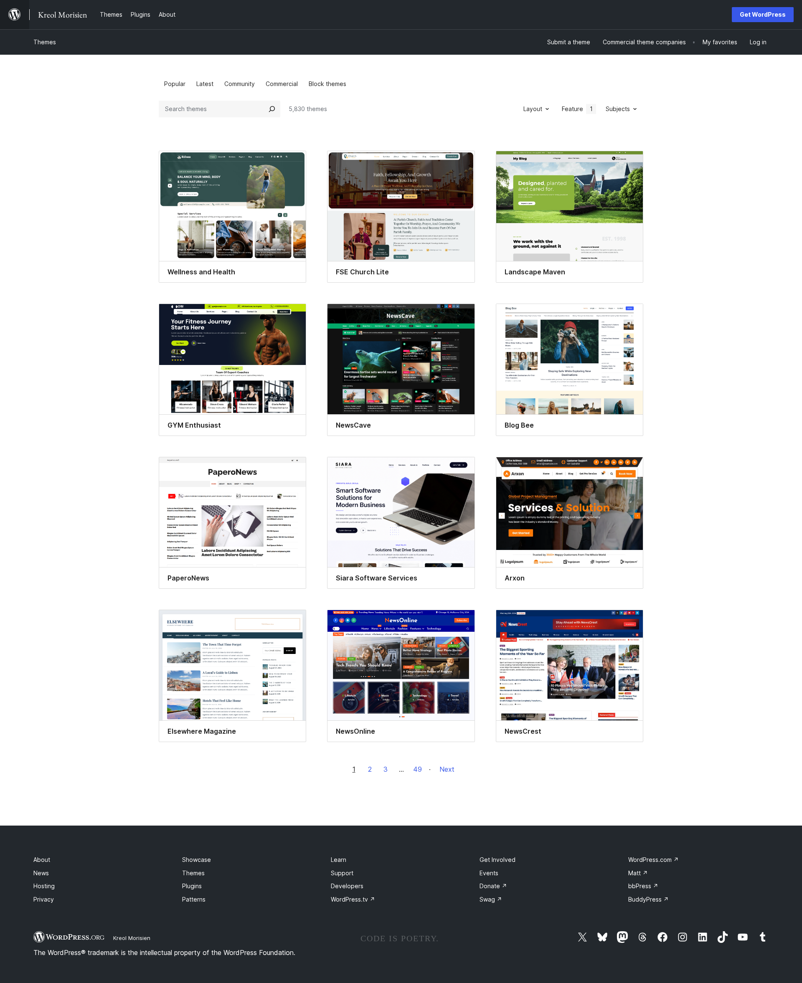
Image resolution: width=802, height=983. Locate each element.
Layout (532, 108)
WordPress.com (653, 859)
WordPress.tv (353, 899)
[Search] (272, 109)
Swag (491, 899)
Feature (577, 108)
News (41, 873)
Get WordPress (763, 14)
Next (446, 769)
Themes (44, 42)
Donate (493, 885)
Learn (338, 859)
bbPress (643, 885)
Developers (347, 885)
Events (489, 873)
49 (417, 769)
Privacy (43, 899)
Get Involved (497, 859)
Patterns (194, 899)
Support (342, 873)
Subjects (618, 108)
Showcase (196, 859)
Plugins (192, 885)
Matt (638, 873)
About (41, 859)
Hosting (44, 885)
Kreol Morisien (131, 938)
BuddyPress (648, 899)
